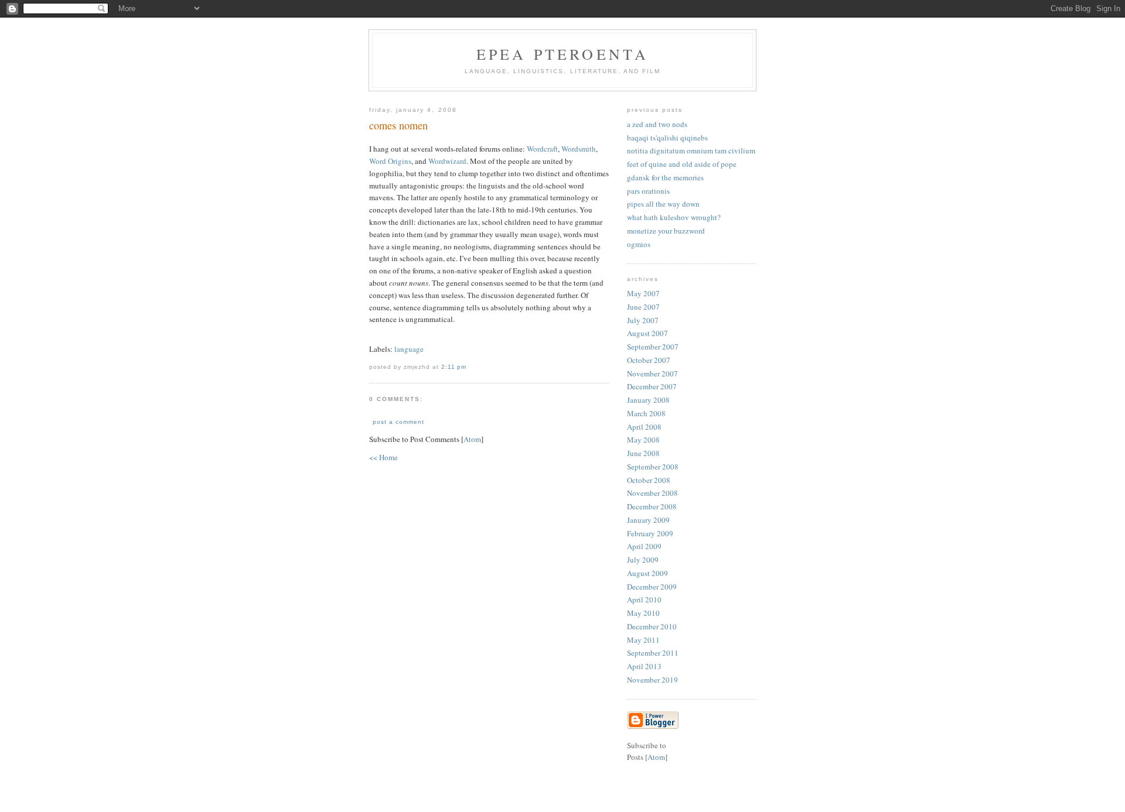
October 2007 (648, 360)
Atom (472, 439)
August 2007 (647, 333)
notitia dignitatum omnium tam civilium (691, 150)
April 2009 (644, 546)
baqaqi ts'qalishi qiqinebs (667, 137)
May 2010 (643, 613)
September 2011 (653, 652)
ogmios (638, 244)
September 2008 (653, 466)
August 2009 (647, 573)
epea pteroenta (562, 54)
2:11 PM (453, 367)
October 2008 (648, 480)
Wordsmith (578, 148)
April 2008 (644, 427)
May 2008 (643, 439)
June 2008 (643, 453)
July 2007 (643, 320)
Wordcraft (542, 148)
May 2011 (643, 640)
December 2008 (652, 506)
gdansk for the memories (665, 177)
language (409, 349)
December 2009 (652, 586)
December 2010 (652, 626)
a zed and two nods (657, 124)
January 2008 (648, 400)
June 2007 (643, 306)
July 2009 (643, 559)
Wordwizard (447, 161)
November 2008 (652, 493)
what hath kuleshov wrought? (674, 217)
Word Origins (390, 161)
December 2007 (652, 386)
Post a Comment (398, 422)
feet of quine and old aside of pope (682, 164)
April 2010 (644, 599)
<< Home (383, 457)
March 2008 (646, 413)
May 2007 (643, 293)
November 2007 (652, 373)
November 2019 (652, 679)
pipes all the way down (663, 203)
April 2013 (644, 666)
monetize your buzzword (666, 230)
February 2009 (650, 533)
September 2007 (653, 346)
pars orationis (648, 191)
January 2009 (648, 520)
